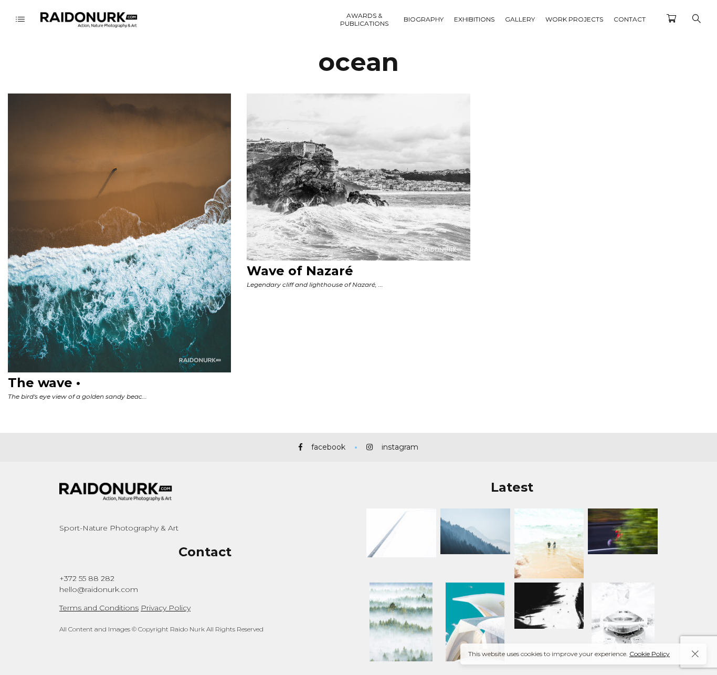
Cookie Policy (649, 654)
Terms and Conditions (99, 607)
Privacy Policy (166, 607)
